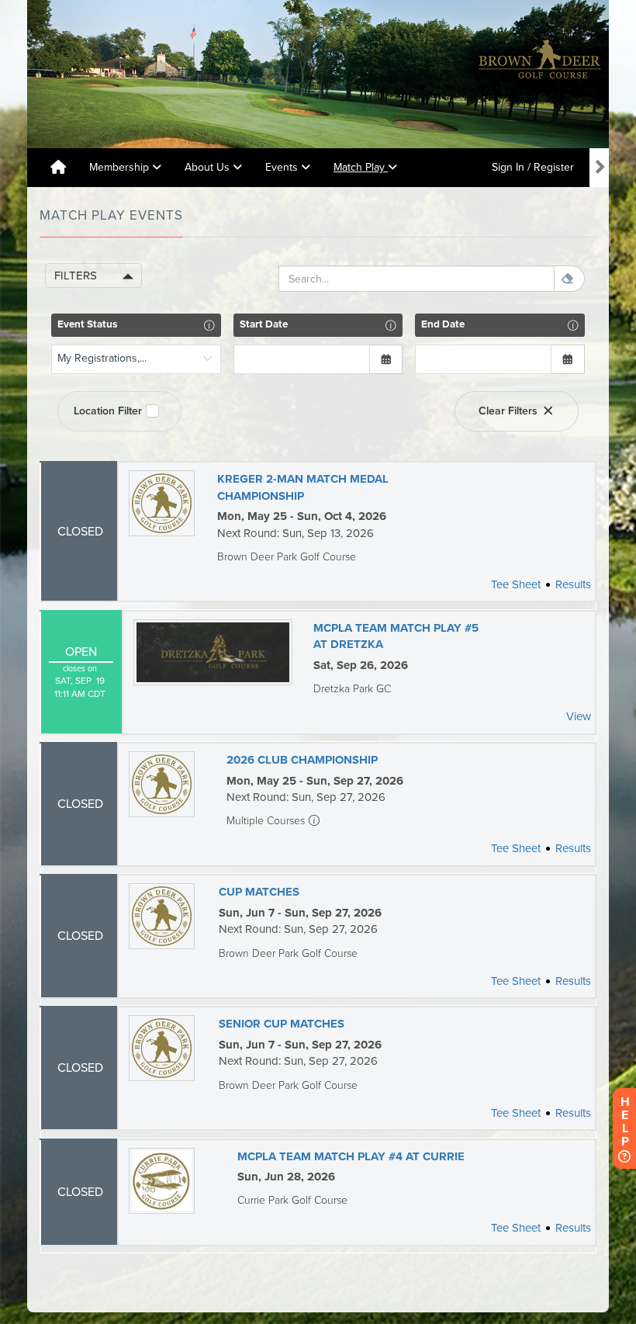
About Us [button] (209, 167)
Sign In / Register (533, 167)
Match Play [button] (361, 167)
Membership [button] (120, 167)
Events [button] (283, 167)
